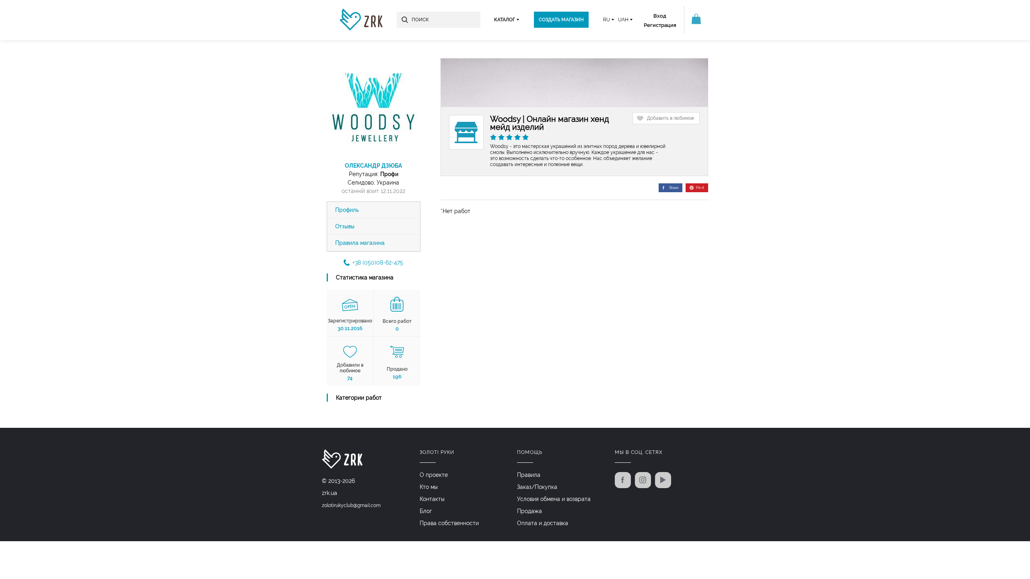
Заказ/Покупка (537, 487)
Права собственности (449, 523)
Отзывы (344, 226)
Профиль (347, 210)
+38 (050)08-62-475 (377, 262)
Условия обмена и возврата (554, 499)
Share (673, 188)
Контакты (432, 499)
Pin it (700, 188)
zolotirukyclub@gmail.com (351, 505)
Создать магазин (561, 20)
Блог (426, 511)
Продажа (529, 511)
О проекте (434, 475)
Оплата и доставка (542, 523)
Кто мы (429, 487)
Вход (659, 15)
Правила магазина (360, 243)
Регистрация (660, 25)
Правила (528, 475)
